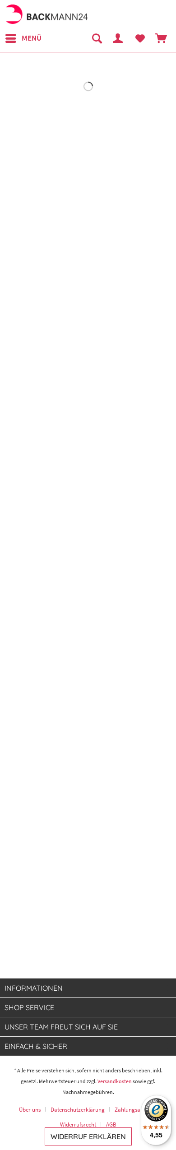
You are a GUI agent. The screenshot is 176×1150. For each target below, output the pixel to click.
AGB (111, 1124)
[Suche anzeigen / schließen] (97, 38)
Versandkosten (114, 1081)
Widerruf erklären (88, 1136)
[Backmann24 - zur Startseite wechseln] (46, 15)
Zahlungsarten (132, 1109)
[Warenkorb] (162, 38)
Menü (32, 38)
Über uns (30, 1109)
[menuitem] (23, 38)
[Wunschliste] (140, 38)
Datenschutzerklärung (78, 1109)
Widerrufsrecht (78, 1124)
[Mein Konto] (118, 38)
